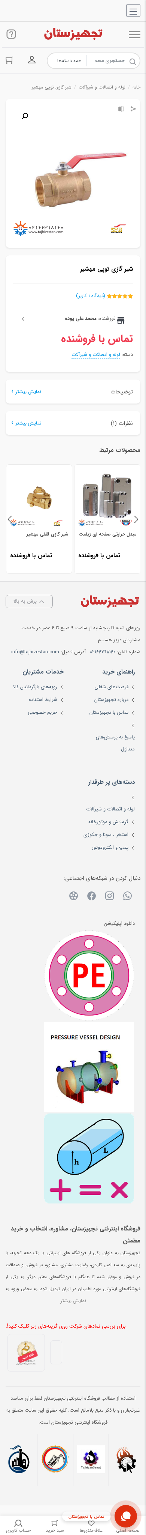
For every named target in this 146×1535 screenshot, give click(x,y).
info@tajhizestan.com (35, 652)
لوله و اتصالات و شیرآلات (102, 87)
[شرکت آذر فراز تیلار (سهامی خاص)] (55, 1460)
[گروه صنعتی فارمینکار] (19, 1460)
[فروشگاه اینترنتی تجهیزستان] (73, 34)
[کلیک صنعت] (126, 1460)
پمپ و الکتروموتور (110, 847)
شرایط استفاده (43, 700)
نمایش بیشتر (28, 392)
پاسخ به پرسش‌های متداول (115, 743)
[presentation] (10, 519)
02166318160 (103, 652)
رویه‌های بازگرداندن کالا (35, 687)
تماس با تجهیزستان (108, 712)
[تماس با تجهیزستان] (126, 1516)
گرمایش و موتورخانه (108, 822)
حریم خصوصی (42, 712)
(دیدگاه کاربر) (90, 296)
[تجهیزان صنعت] (91, 1460)
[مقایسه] (121, 110)
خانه (136, 87)
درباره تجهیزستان (111, 700)
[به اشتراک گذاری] (133, 110)
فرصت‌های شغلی (111, 687)
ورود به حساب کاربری (31, 60)
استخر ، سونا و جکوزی (105, 835)
